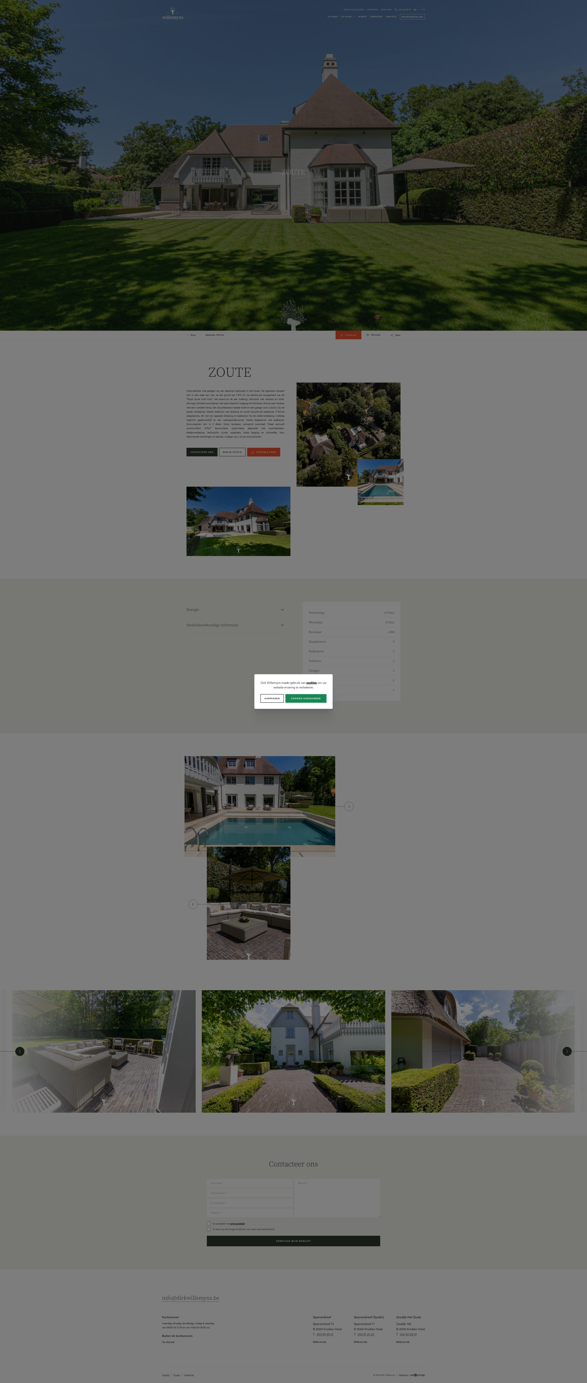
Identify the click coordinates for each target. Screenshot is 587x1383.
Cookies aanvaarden (306, 698)
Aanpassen (272, 698)
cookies (311, 682)
